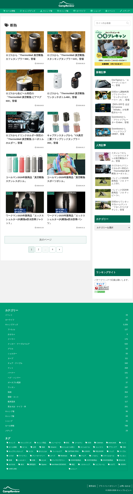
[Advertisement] (112, 249)
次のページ (45, 239)
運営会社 (92, 486)
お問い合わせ (125, 486)
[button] (127, 23)
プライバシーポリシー (108, 486)
